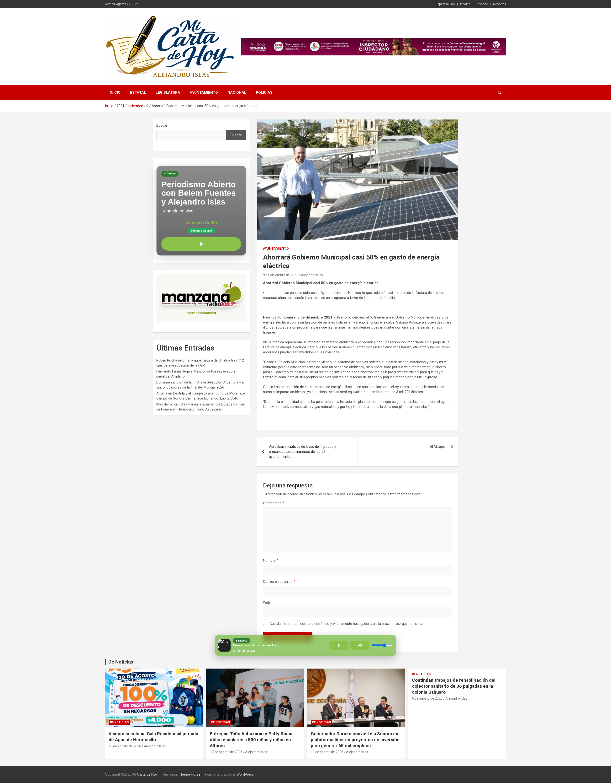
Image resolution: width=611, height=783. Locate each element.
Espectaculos (445, 4)
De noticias (119, 722)
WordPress (245, 774)
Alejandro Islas (312, 275)
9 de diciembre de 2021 (280, 275)
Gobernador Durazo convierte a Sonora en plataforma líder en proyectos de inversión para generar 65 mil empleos (355, 739)
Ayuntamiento (204, 92)
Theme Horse (189, 774)
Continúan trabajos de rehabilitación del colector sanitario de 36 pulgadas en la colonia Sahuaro (453, 686)
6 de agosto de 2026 (427, 698)
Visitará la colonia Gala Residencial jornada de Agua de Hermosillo (153, 736)
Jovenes (482, 4)
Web (266, 602)
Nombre (270, 560)
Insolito (465, 4)
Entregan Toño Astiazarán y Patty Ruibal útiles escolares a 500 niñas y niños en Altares (252, 739)
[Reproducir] (201, 244)
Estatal (138, 92)
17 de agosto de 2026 (226, 752)
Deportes (499, 4)
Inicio (115, 92)
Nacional (236, 92)
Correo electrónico (279, 581)
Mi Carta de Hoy (145, 774)
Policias (264, 92)
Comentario (273, 503)
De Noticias (120, 662)
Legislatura (168, 92)
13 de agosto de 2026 (327, 752)
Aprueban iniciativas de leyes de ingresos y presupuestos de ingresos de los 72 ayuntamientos (302, 451)
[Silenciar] (359, 645)
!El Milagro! (437, 446)
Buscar (161, 125)
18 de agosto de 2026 (125, 746)
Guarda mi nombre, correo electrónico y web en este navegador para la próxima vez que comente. (346, 623)
